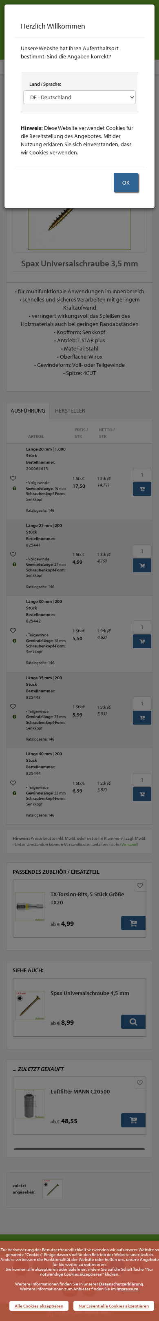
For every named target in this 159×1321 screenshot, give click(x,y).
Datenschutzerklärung (121, 1284)
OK (126, 182)
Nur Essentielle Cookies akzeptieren (114, 1306)
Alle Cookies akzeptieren (39, 1306)
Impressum (127, 1289)
